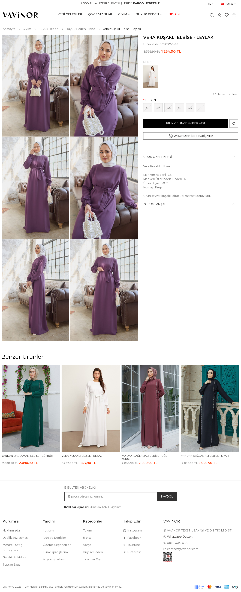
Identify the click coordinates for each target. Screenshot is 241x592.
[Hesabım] (219, 16)
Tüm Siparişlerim (55, 552)
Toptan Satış (11, 564)
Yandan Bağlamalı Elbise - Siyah (205, 455)
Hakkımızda (11, 530)
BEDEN (150, 100)
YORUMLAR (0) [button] (154, 204)
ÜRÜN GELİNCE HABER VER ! (185, 123)
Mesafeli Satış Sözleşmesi (12, 547)
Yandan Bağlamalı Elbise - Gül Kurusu (144, 457)
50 (200, 108)
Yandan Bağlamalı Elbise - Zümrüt (27, 455)
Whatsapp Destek (179, 536)
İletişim (48, 530)
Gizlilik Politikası (15, 557)
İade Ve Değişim (54, 537)
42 (158, 108)
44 (169, 108)
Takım (87, 530)
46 (179, 108)
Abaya (87, 545)
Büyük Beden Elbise (80, 29)
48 (190, 108)
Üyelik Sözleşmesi (15, 537)
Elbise (87, 537)
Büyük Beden (48, 29)
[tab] (190, 158)
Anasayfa (9, 29)
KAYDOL (167, 496)
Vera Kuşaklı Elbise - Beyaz (82, 455)
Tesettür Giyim (93, 559)
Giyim (27, 29)
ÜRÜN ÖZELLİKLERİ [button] (157, 157)
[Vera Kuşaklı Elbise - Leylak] (35, 86)
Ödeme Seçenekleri (57, 545)
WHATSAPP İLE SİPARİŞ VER (193, 136)
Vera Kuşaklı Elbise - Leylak (122, 29)
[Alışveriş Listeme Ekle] (234, 123)
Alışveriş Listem (54, 559)
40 (147, 108)
